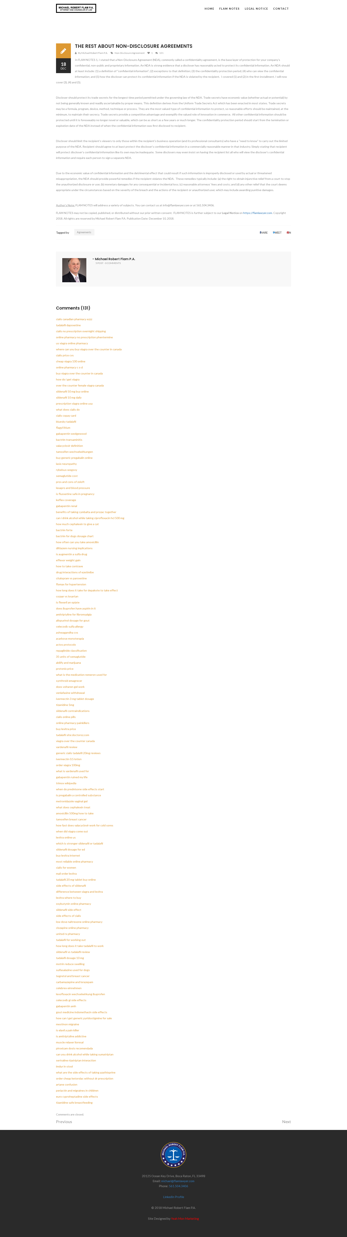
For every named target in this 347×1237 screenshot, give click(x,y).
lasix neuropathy (66, 463)
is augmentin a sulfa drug (71, 554)
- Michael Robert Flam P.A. (113, 259)
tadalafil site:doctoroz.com (72, 735)
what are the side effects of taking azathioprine (85, 1072)
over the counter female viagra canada (80, 385)
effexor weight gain (68, 560)
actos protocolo (66, 644)
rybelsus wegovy (66, 469)
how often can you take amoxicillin (77, 542)
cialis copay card (66, 415)
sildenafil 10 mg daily (69, 397)
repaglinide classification (71, 650)
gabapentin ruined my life (72, 777)
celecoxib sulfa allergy (69, 626)
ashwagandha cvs (67, 632)
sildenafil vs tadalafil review (73, 952)
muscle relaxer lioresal (70, 1042)
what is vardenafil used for (72, 771)
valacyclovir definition (69, 445)
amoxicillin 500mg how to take (75, 813)
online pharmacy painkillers (72, 723)
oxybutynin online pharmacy (73, 903)
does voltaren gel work (70, 686)
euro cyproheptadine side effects (77, 1096)
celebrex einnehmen (69, 988)
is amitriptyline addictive (71, 1036)
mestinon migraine (67, 1024)
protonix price (64, 668)
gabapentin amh (66, 1006)
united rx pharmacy (68, 933)
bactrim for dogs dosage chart (75, 536)
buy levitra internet (68, 855)
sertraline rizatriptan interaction (76, 1060)
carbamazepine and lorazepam (74, 982)
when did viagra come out (72, 831)
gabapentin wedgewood (71, 433)
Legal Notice (256, 8)
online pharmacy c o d (69, 367)
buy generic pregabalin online (74, 457)
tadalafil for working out (71, 940)
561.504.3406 (178, 1186)
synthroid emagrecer (69, 680)
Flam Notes (229, 8)
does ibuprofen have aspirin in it (76, 608)
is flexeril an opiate (68, 602)
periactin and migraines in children (77, 1090)
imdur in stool (64, 1066)
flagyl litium (63, 427)
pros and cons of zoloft (70, 482)
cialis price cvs (65, 355)
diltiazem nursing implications (74, 548)
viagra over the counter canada (75, 741)
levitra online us (66, 837)
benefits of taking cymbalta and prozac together (86, 512)
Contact (281, 8)
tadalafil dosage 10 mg (70, 958)
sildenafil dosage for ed (70, 849)
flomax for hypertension (71, 584)
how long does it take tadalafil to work (80, 946)
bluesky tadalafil (66, 421)
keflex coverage (66, 500)
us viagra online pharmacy (72, 343)
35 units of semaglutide (71, 656)
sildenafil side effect (68, 909)
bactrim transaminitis (69, 439)
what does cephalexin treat (73, 807)
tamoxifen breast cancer (71, 819)
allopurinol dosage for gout (73, 620)
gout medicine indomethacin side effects (81, 1012)
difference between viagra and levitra (79, 891)
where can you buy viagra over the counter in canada (89, 349)
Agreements (84, 232)
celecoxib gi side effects (71, 1000)
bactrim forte (64, 530)
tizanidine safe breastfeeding (74, 1102)
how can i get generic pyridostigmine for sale (84, 1018)
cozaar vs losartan (67, 596)
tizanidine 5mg (65, 704)
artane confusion (66, 1084)
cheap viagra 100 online (70, 361)
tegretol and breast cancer (73, 976)
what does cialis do (68, 409)
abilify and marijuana (68, 662)
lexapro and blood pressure (73, 488)
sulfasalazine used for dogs (73, 970)
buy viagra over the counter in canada (79, 373)
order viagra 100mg (68, 765)
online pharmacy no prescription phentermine (84, 337)
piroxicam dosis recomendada (74, 1048)
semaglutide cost (67, 475)
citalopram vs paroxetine (71, 578)
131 (161, 52)
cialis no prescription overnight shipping (81, 331)
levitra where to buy (68, 897)
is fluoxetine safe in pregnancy (75, 494)
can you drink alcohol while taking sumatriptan (84, 1054)
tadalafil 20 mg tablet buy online (76, 879)
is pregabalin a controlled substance (78, 795)
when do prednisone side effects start (80, 789)
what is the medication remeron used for (81, 674)
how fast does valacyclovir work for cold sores (84, 825)
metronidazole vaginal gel (72, 801)
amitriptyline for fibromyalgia (74, 614)
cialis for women (66, 867)
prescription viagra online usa (74, 403)
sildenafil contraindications (73, 711)
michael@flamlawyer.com (177, 1181)
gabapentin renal (66, 506)
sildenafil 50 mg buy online (72, 391)
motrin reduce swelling (70, 964)
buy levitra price (66, 729)
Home (209, 8)
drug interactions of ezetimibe (75, 572)
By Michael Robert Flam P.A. (93, 52)
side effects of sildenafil (71, 885)
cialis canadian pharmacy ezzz (74, 319)
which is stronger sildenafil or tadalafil (79, 843)
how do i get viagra (68, 379)
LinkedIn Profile (173, 1197)
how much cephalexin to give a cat (77, 524)
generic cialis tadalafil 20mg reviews (78, 753)
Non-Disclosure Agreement (130, 52)
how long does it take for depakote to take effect (87, 590)
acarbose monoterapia (70, 638)
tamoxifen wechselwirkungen (74, 451)
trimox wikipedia (66, 783)
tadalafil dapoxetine (68, 325)
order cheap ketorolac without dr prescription (84, 1078)
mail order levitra (66, 873)
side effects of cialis (68, 915)
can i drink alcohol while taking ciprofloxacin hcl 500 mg (90, 518)
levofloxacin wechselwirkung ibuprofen (80, 994)
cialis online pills (66, 717)
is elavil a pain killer (67, 1030)
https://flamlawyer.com (257, 213)
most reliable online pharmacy (74, 861)
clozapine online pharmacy (72, 927)
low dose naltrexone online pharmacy (79, 921)
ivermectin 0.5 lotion (69, 759)
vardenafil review (66, 747)
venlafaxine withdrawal (70, 692)
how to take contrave (69, 566)
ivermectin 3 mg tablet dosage (75, 698)
